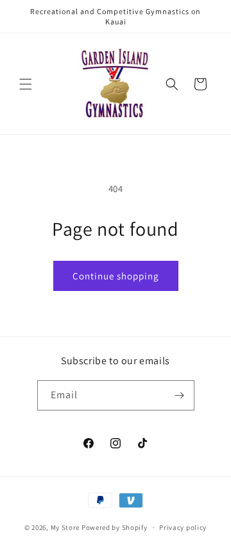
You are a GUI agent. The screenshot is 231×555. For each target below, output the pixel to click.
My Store (65, 527)
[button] (26, 84)
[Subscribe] (180, 395)
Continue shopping (116, 276)
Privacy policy (183, 527)
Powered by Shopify (114, 527)
